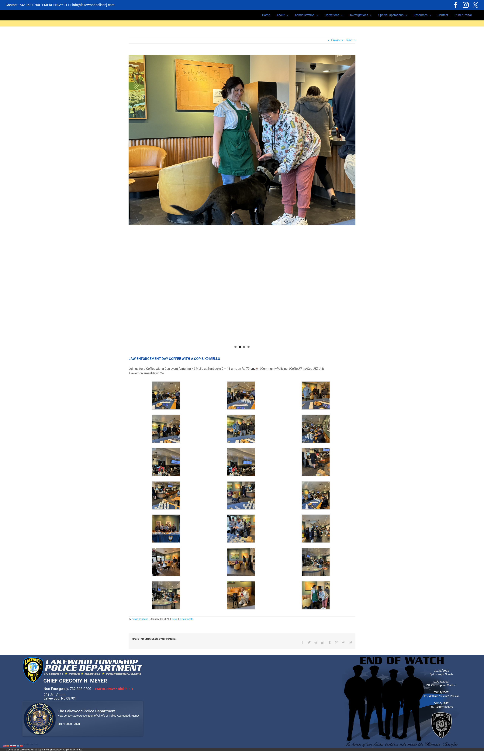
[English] (4, 746)
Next (349, 40)
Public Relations (140, 619)
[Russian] (11, 746)
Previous (337, 40)
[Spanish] (8, 746)
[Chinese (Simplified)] (21, 746)
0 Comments (186, 619)
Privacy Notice (74, 749)
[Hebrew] (18, 746)
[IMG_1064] (242, 140)
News (174, 619)
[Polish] (14, 746)
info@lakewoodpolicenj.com (93, 5)
